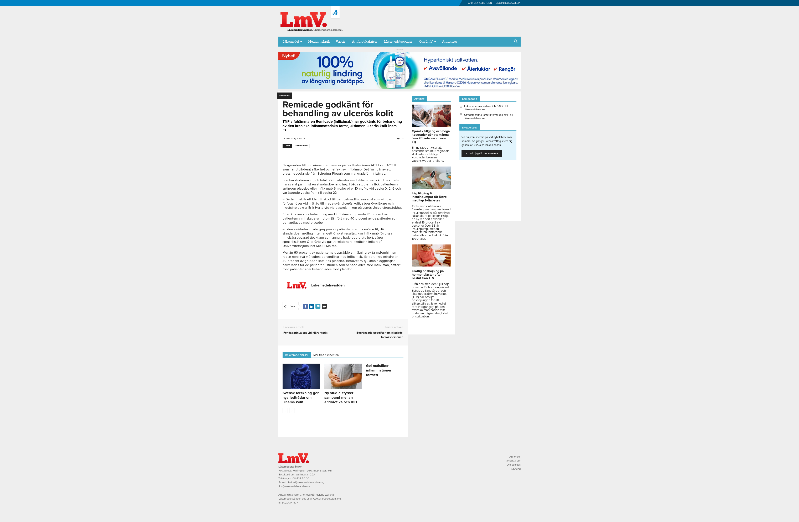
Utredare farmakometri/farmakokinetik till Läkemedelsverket (488, 116)
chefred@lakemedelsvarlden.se (305, 482)
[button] (516, 41)
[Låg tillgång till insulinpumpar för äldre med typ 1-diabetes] (431, 188)
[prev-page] (285, 410)
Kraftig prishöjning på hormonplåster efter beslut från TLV (428, 274)
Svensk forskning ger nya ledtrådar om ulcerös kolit (301, 397)
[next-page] (291, 410)
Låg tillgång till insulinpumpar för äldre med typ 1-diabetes (429, 196)
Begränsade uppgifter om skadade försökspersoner (379, 335)
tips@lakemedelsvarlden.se (294, 486)
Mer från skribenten (326, 355)
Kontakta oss (513, 460)
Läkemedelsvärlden (328, 285)
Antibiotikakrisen (365, 41)
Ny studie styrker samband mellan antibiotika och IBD (340, 397)
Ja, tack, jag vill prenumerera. (482, 153)
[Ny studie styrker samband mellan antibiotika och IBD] (343, 376)
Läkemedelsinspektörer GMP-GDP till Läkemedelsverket (486, 108)
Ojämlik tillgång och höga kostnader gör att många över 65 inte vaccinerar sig (431, 136)
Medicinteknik (319, 41)
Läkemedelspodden (398, 41)
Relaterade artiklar (296, 355)
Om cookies (514, 464)
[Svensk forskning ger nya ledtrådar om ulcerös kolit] (301, 376)
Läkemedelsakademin (508, 3)
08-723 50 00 (301, 478)
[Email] (317, 306)
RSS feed (515, 469)
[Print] (324, 306)
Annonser (449, 41)
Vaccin (341, 41)
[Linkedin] (311, 306)
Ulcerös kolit (301, 145)
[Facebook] (305, 306)
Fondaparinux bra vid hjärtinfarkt (305, 332)
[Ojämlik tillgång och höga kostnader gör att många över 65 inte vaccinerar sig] (431, 125)
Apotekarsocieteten (480, 3)
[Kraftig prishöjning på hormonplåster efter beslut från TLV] (431, 265)
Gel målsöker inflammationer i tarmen (379, 370)
